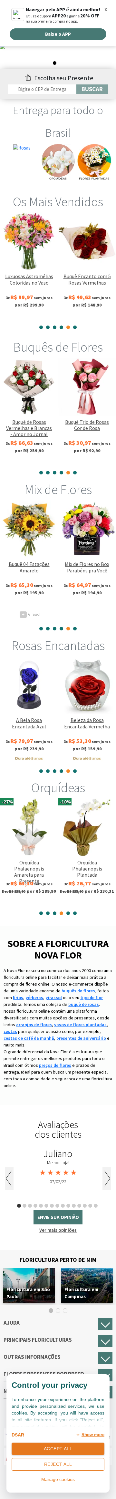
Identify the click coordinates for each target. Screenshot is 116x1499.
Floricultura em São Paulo (28, 1292)
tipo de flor (91, 997)
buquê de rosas (83, 1004)
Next (106, 1178)
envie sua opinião (58, 1217)
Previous (9, 1178)
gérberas (34, 997)
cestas (10, 1031)
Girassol (31, 614)
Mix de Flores (58, 490)
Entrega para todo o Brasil (58, 121)
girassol (53, 997)
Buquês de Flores (58, 347)
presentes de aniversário (81, 1038)
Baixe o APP (58, 34)
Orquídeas (58, 788)
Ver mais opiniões (58, 1230)
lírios (18, 997)
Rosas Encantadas (58, 646)
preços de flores (55, 1065)
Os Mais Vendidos (58, 202)
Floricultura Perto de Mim (58, 1259)
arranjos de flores (34, 1024)
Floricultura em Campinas (81, 1292)
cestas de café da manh (29, 1038)
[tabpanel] (58, 57)
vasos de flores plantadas (80, 1024)
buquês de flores (78, 991)
